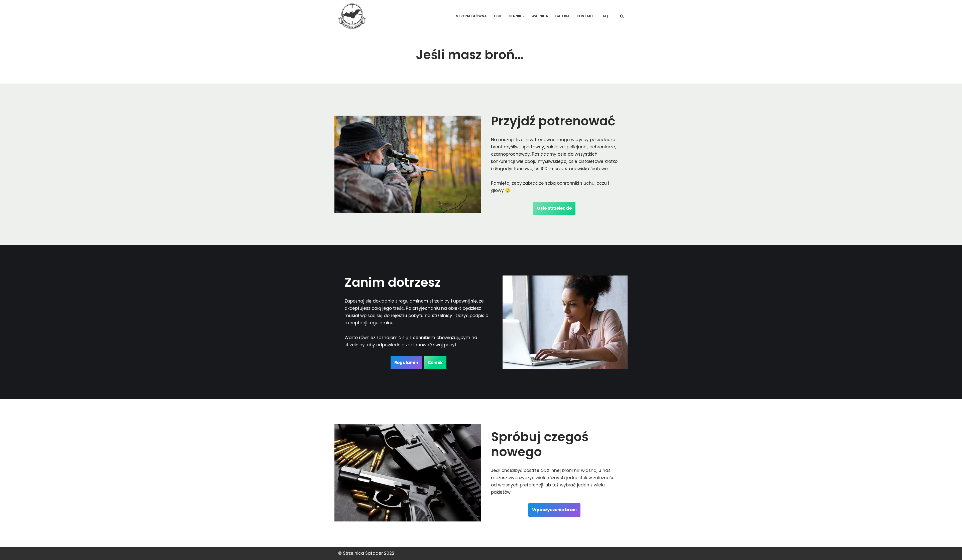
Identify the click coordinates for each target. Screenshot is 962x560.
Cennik (435, 363)
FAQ (604, 16)
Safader (374, 553)
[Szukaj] (622, 16)
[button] (523, 16)
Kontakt (585, 16)
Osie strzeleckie (554, 208)
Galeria (562, 16)
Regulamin (406, 363)
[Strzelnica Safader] (352, 16)
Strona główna (471, 16)
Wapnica (539, 16)
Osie (498, 16)
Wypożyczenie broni (554, 510)
